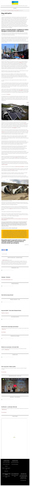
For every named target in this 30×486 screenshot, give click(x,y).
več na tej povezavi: (23, 480)
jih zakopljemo (14, 127)
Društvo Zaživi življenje (6, 462)
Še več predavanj (3, 412)
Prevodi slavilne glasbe (14, 464)
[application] (15, 385)
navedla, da (20, 62)
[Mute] (26, 392)
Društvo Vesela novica (6, 464)
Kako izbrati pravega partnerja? (7, 294)
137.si (15, 3)
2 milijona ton (11, 208)
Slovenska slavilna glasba (14, 462)
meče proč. (8, 94)
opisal (25, 123)
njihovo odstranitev (5, 164)
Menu (15, 8)
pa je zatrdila (21, 90)
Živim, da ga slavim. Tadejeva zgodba (8, 366)
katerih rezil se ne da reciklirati (19, 166)
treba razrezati (12, 169)
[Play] (2, 392)
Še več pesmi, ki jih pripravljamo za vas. (7, 279)
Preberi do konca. (4, 409)
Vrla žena (6, 466)
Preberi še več (4, 329)
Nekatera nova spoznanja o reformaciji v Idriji (10, 347)
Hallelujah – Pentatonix (5, 277)
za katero (16, 157)
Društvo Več (6, 471)
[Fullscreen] (27, 392)
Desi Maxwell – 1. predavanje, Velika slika (9, 406)
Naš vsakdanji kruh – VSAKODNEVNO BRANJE (15, 257)
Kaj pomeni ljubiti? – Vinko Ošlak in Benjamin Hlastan (11, 310)
